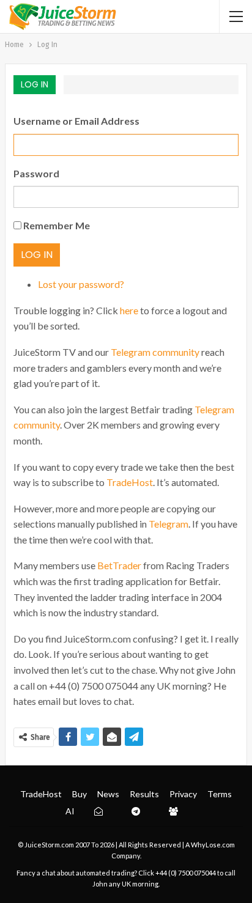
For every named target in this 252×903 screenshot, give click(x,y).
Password (36, 173)
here (129, 310)
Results (144, 794)
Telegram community (155, 352)
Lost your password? (81, 284)
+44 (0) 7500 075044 (185, 873)
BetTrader (119, 565)
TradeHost (129, 482)
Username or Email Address (76, 121)
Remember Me (56, 225)
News (108, 794)
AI (70, 811)
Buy (79, 794)
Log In (37, 255)
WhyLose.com (213, 845)
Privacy (183, 794)
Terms (219, 794)
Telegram (168, 523)
